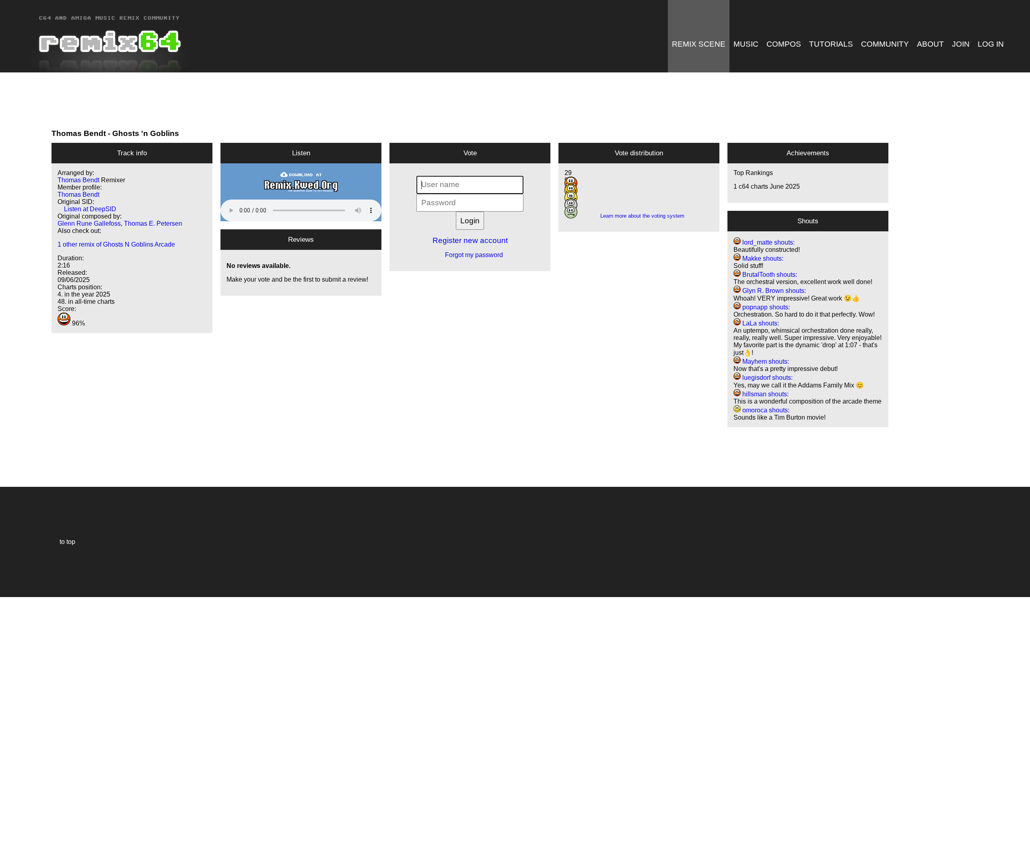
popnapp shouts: (765, 307)
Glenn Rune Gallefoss (89, 223)
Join (961, 44)
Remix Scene (698, 44)
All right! (8, 832)
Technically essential (16, 729)
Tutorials (831, 44)
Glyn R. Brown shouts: (773, 290)
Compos (783, 44)
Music (745, 44)
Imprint (9, 844)
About (930, 44)
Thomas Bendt (79, 133)
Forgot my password (470, 254)
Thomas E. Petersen (153, 223)
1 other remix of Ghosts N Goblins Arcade (116, 244)
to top (63, 541)
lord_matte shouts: (768, 242)
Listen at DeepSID (87, 209)
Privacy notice (10, 856)
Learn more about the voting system (639, 216)
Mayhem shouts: (765, 361)
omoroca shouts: (765, 410)
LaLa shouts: (760, 323)
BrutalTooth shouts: (769, 274)
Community (885, 44)
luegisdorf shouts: (767, 377)
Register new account (470, 240)
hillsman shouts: (765, 394)
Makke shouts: (762, 258)
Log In (991, 44)
